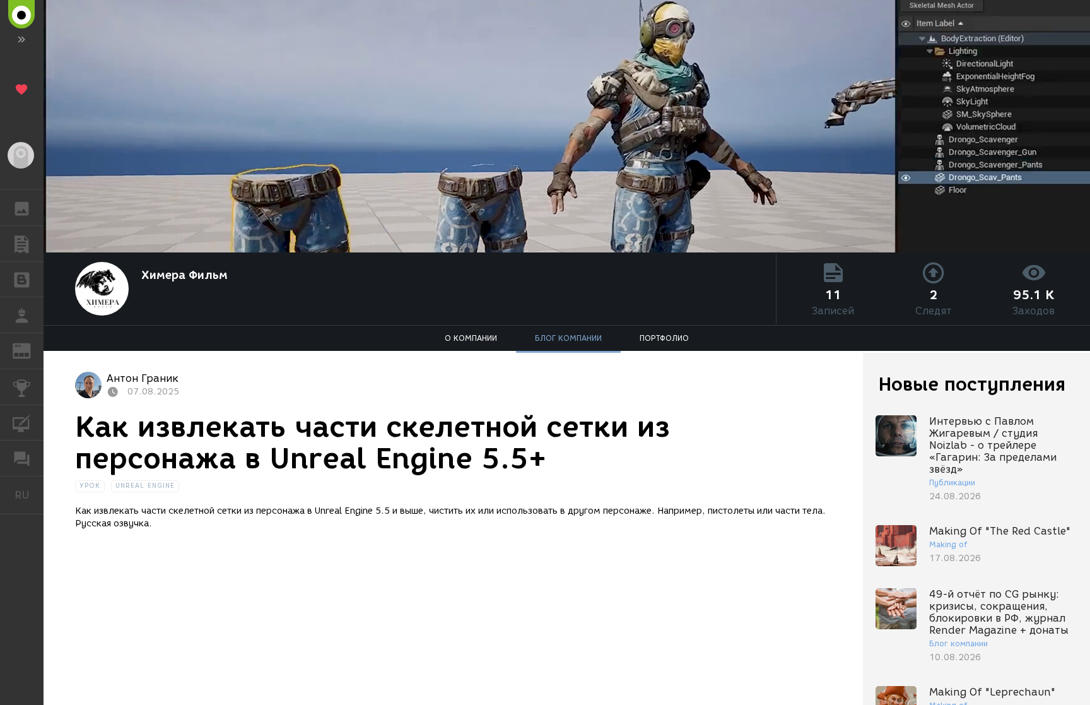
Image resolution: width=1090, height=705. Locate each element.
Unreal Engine (145, 486)
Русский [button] (29, 495)
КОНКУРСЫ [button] (22, 387)
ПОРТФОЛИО (664, 338)
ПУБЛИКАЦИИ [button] (22, 243)
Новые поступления (972, 384)
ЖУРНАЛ (29, 350)
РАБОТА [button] (22, 315)
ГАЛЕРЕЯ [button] (22, 207)
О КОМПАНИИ (471, 338)
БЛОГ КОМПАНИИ (568, 338)
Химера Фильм (184, 275)
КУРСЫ (22, 423)
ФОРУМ (22, 458)
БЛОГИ (22, 279)
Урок (89, 486)
